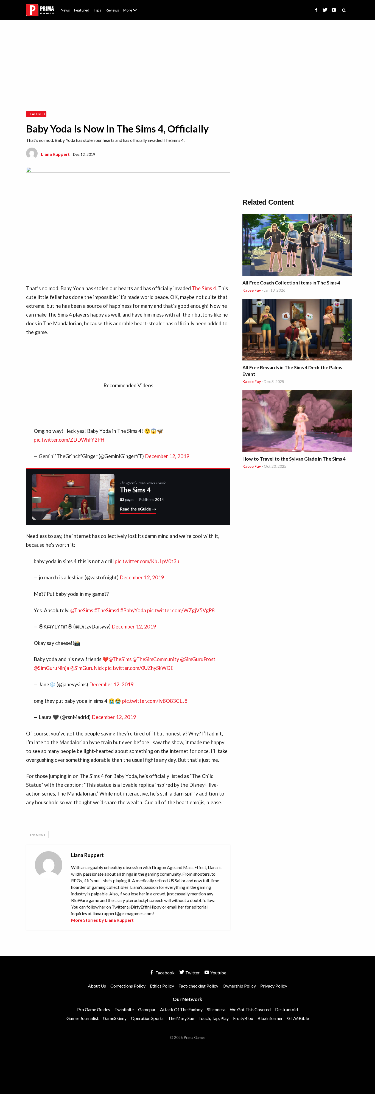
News (65, 10)
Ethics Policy (162, 985)
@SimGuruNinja (51, 668)
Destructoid (286, 1009)
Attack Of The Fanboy (181, 1009)
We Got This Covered (250, 1009)
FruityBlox (243, 1018)
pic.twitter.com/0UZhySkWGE (139, 668)
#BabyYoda (133, 610)
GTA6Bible (298, 1018)
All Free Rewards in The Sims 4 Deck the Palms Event (292, 371)
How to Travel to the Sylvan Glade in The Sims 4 (294, 459)
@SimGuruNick (87, 668)
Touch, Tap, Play (213, 1018)
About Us (131, 7)
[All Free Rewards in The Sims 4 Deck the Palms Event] (297, 330)
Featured (81, 10)
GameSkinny (115, 1018)
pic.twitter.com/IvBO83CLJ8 (155, 701)
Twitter (192, 972)
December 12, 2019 (167, 456)
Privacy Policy (273, 985)
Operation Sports (147, 1018)
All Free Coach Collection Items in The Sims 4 (291, 283)
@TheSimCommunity (156, 659)
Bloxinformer (270, 1018)
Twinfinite (124, 1009)
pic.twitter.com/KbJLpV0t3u (147, 561)
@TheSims (81, 610)
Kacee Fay (251, 290)
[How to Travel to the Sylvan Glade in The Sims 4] (297, 421)
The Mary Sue (181, 1018)
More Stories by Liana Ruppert (102, 920)
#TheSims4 (106, 610)
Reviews (112, 10)
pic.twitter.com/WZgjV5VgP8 (181, 610)
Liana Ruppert (55, 154)
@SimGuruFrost (198, 659)
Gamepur (147, 1009)
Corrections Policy (127, 985)
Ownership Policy (239, 985)
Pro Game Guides (93, 1009)
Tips (97, 10)
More (133, 12)
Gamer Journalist (82, 1018)
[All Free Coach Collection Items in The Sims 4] (297, 245)
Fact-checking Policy (198, 985)
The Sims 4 (204, 288)
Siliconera (216, 1009)
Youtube (217, 972)
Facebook (165, 972)
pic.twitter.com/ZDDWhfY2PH (69, 440)
